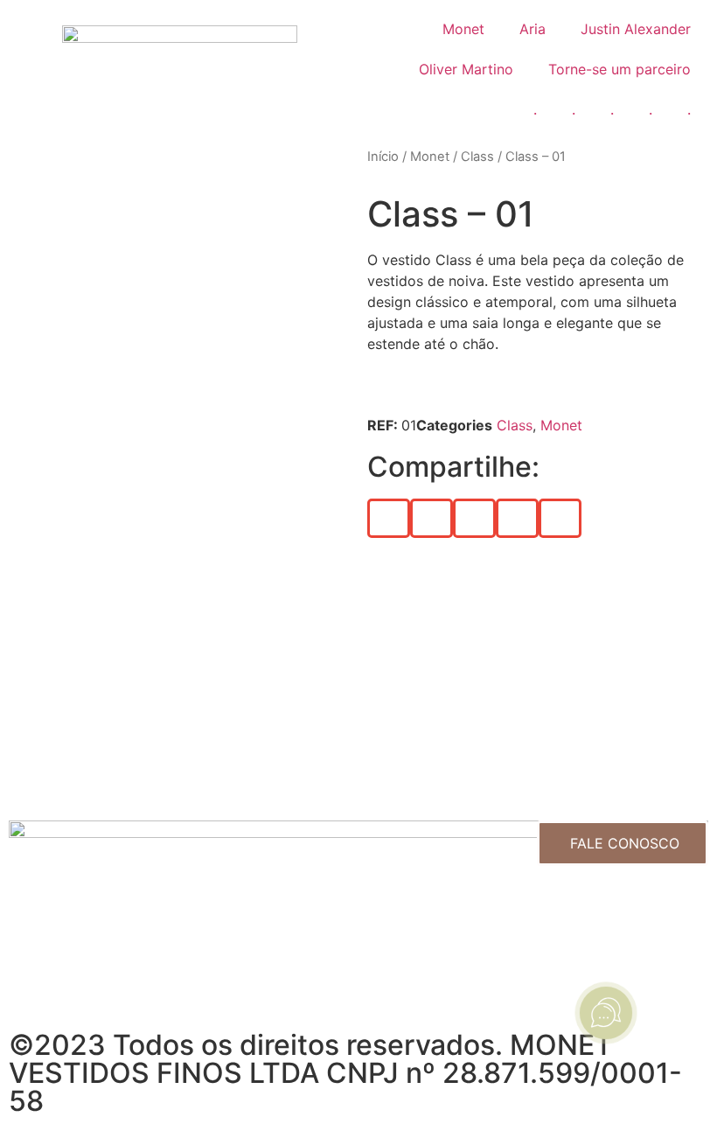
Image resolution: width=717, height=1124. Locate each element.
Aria (532, 29)
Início (383, 156)
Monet (463, 29)
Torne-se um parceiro (619, 69)
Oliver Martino (466, 69)
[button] (388, 518)
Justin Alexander (636, 29)
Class (477, 156)
